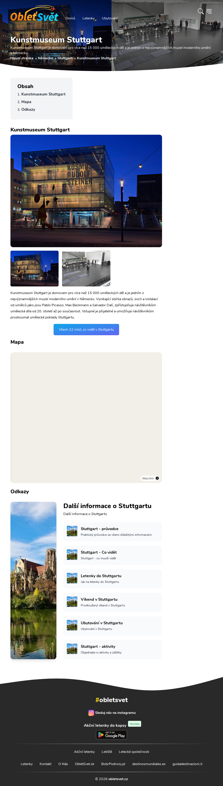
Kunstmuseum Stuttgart (43, 94)
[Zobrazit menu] (209, 11)
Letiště (107, 751)
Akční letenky (84, 751)
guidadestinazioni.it (187, 764)
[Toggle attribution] (157, 478)
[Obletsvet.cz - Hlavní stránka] (34, 11)
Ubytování (110, 18)
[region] (86, 417)
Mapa (26, 101)
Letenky (89, 18)
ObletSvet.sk (84, 764)
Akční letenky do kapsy (111, 725)
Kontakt (45, 764)
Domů (70, 18)
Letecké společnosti (134, 751)
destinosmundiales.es (149, 764)
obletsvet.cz (118, 779)
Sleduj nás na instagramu (115, 712)
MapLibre (148, 478)
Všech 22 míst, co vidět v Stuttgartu (86, 329)
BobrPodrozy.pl (113, 764)
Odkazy (28, 109)
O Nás (63, 764)
